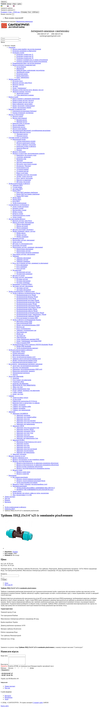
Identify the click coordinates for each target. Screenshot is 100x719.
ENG (16, 6)
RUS (10, 6)
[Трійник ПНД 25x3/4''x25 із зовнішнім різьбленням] (19, 548)
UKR (4, 6)
